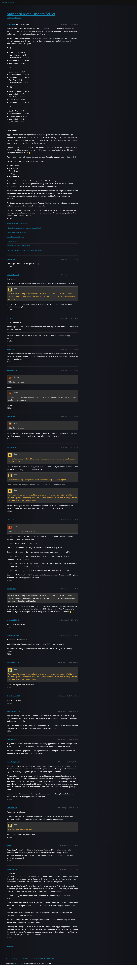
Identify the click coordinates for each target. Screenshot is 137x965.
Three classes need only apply (16, 232)
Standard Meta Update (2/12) (31, 14)
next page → (11, 946)
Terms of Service (39, 958)
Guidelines (27, 958)
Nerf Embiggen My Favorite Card (17, 223)
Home (8, 958)
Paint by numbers (12, 241)
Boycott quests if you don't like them (18, 246)
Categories (16, 958)
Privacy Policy (52, 958)
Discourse (19, 963)
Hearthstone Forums (7, 2)
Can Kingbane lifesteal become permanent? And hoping (24, 250)
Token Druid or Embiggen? (15, 237)
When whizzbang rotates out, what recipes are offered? (24, 228)
